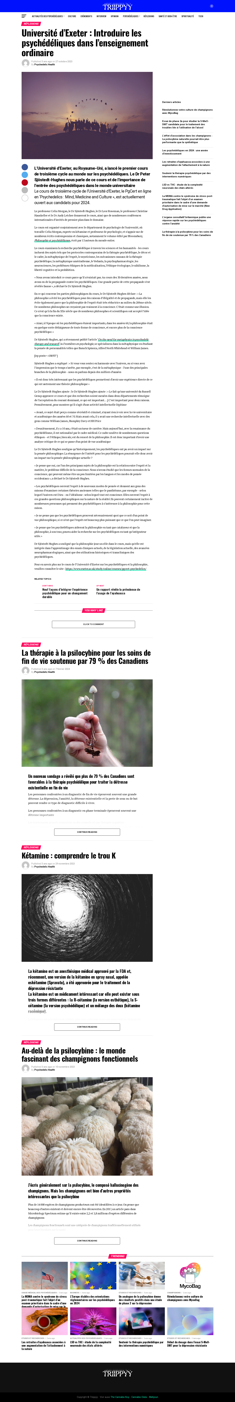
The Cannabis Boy (120, 1397)
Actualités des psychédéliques (47, 16)
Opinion (114, 16)
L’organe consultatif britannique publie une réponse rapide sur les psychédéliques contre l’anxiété (186, 220)
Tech (200, 16)
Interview (101, 16)
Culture (72, 16)
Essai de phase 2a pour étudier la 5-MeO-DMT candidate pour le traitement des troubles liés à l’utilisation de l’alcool (185, 124)
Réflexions (149, 16)
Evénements (86, 16)
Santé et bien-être (168, 16)
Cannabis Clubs (139, 1397)
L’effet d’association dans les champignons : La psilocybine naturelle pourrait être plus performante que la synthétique (187, 139)
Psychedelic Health (44, 64)
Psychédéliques (130, 16)
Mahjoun (153, 1397)
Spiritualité (187, 16)
